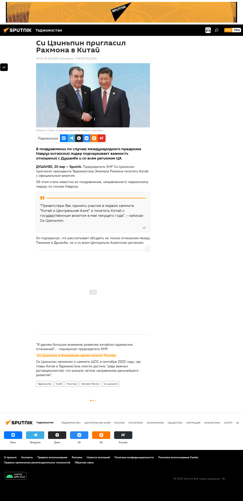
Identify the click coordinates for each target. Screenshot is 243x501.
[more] (144, 227)
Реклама (77, 457)
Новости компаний (98, 457)
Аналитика (212, 422)
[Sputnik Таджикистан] (18, 33)
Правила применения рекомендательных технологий (37, 462)
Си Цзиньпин (111, 383)
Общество (175, 422)
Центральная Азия (97, 422)
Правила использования (52, 457)
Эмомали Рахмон (90, 383)
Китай (59, 383)
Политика (72, 383)
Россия (119, 422)
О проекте (10, 457)
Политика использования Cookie (178, 457)
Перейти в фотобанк (92, 130)
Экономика (155, 422)
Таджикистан (44, 383)
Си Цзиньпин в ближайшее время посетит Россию (76, 355)
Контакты (27, 457)
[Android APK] (15, 476)
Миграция (193, 422)
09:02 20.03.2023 (47, 58)
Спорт (228, 422)
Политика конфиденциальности (134, 457)
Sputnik (43, 130)
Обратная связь (84, 462)
